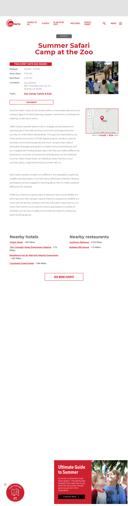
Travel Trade (87, 23)
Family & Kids (44, 93)
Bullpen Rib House (79, 247)
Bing (111, 135)
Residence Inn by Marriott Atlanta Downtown (34, 255)
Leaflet (97, 132)
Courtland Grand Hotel (22, 263)
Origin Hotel (16, 242)
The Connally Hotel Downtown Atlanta (30, 247)
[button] (102, 118)
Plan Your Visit (58, 23)
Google (102, 135)
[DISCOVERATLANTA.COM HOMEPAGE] (13, 23)
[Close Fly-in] (122, 464)
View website (31, 102)
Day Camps (30, 93)
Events (45, 23)
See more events (64, 277)
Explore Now (69, 496)
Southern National (79, 242)
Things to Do (32, 23)
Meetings (75, 23)
